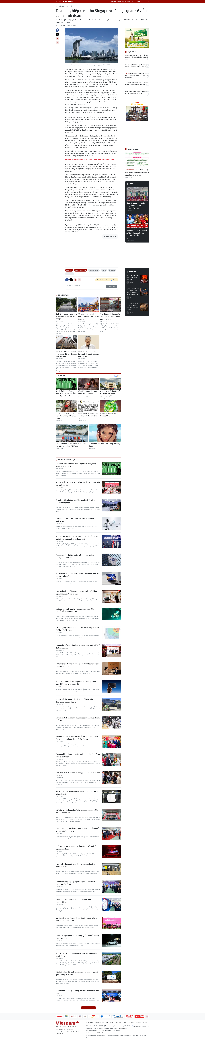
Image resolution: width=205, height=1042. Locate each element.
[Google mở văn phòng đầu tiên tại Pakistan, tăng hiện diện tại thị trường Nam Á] (111, 704)
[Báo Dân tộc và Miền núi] (57, 1016)
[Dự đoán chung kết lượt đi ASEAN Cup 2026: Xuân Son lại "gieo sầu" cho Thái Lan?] (137, 221)
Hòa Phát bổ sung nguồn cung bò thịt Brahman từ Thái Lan (77, 991)
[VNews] (147, 1016)
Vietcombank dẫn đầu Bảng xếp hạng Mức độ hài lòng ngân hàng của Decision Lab (77, 592)
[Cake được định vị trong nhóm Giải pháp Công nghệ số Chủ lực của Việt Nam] (111, 632)
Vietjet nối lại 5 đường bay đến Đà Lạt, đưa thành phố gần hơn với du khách (78, 755)
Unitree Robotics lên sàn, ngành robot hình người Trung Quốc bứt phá (78, 719)
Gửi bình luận (111, 286)
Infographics (133, 149)
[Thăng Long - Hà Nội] (142, 1)
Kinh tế (58, 6)
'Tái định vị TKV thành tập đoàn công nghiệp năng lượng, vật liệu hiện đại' (136, 65)
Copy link (57, 42)
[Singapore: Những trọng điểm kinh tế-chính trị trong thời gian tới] (88, 342)
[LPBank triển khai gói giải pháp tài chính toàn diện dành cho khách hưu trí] (111, 668)
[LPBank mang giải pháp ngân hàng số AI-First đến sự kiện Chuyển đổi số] (111, 886)
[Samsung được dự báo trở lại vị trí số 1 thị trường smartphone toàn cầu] (111, 560)
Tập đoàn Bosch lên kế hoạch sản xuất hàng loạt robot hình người (77, 519)
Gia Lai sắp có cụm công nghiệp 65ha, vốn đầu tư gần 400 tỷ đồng (76, 954)
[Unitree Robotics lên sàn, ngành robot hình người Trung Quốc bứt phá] (111, 722)
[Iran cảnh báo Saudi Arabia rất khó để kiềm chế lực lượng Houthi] (144, 307)
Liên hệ (145, 1022)
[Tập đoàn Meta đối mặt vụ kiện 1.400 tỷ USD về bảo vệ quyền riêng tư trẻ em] (111, 977)
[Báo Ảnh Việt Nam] (140, 1016)
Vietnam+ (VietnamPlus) (68, 1)
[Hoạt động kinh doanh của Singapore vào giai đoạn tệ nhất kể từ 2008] (110, 304)
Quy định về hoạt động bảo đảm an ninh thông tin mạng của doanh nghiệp (77, 501)
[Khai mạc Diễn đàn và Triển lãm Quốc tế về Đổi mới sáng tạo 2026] (111, 777)
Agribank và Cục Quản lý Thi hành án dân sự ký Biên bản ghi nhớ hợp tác (78, 483)
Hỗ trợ (111, 1022)
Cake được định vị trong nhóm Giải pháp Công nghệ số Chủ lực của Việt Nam (77, 628)
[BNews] (66, 1016)
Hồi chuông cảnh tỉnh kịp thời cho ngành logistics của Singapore (88, 316)
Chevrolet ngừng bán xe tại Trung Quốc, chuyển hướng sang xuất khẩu (77, 936)
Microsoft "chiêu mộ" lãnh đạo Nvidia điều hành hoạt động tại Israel (76, 865)
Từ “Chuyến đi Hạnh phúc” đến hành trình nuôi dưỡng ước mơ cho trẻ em (77, 811)
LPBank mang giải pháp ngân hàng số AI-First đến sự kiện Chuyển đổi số (77, 882)
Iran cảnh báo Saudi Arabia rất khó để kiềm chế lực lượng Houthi (132, 306)
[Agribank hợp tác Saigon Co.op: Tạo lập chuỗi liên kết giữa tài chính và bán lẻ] (111, 923)
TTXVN (124, 1022)
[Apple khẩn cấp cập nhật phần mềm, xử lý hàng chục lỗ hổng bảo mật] (111, 796)
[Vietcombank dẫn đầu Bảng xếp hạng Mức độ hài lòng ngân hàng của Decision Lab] (111, 596)
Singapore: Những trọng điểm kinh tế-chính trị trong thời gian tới (88, 353)
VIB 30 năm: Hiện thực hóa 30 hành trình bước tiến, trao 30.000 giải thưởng (78, 574)
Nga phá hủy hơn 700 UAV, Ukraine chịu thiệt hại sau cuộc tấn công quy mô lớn (133, 291)
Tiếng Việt (113, 1)
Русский (138, 1)
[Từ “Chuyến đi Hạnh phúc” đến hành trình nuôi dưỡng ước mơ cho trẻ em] (111, 815)
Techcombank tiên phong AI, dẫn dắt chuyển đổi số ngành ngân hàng (76, 847)
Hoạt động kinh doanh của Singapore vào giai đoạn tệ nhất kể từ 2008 (110, 316)
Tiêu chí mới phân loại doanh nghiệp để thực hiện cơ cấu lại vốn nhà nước (136, 83)
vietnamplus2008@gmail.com (97, 1033)
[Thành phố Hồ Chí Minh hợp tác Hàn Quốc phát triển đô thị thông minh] (111, 650)
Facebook (57, 30)
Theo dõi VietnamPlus (102, 280)
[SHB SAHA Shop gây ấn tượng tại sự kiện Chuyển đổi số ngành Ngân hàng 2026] (111, 833)
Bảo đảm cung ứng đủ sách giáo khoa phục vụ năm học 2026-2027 (137, 172)
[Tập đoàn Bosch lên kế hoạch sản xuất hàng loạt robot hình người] (111, 523)
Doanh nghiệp (67, 6)
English (119, 1)
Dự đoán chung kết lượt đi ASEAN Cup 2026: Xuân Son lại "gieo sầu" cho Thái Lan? (137, 234)
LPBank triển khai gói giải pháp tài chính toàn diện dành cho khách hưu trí (78, 665)
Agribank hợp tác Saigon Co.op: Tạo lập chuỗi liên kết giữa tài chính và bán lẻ (76, 919)
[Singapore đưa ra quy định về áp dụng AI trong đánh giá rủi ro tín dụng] (66, 342)
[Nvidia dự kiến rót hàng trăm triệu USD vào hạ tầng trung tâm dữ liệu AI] (111, 468)
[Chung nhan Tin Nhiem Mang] (140, 1026)
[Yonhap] (105, 1016)
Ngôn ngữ (118, 1022)
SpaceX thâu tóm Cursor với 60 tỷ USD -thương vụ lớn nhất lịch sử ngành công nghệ (137, 57)
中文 (133, 1)
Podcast (132, 272)
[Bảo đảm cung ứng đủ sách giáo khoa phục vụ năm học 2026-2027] (137, 160)
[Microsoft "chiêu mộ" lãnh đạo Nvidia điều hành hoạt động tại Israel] (111, 869)
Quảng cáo (138, 1022)
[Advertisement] (91, 251)
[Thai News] (85, 1016)
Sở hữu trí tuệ (89, 1022)
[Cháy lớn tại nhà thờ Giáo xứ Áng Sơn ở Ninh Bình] (144, 279)
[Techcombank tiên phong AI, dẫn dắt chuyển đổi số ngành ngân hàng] (111, 851)
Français (124, 1)
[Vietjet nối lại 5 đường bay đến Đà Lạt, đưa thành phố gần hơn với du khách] (111, 759)
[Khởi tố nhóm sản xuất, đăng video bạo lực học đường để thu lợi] (137, 194)
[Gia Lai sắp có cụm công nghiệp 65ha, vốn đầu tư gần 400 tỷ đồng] (111, 958)
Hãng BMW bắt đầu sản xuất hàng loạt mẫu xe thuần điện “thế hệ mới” (136, 92)
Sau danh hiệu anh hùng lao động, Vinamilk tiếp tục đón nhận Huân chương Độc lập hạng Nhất (77, 537)
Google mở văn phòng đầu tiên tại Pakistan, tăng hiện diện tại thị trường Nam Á (77, 700)
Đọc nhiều (132, 52)
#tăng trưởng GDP (94, 270)
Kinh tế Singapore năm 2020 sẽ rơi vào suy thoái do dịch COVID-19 (66, 316)
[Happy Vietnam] (93, 1016)
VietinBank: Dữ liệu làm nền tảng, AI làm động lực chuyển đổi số (75, 900)
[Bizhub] (73, 1016)
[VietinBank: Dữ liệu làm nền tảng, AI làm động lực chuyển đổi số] (111, 904)
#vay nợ (104, 270)
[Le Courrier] (129, 1016)
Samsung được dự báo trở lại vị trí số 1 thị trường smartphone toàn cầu (75, 556)
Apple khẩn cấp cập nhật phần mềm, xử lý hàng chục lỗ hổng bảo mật (77, 792)
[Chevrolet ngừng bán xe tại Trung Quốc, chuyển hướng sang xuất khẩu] (111, 940)
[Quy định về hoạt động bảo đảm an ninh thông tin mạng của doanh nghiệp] (111, 505)
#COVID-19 (69, 270)
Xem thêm (88, 1008)
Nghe (131, 282)
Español (129, 1)
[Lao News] (80, 1016)
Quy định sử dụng (99, 1022)
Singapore (70, 273)
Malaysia (113, 270)
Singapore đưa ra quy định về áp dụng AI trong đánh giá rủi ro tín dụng (66, 353)
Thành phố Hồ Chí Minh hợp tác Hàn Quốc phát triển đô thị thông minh (78, 646)
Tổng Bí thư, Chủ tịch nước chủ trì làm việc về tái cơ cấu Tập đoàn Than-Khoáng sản (137, 75)
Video (131, 184)
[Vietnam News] (118, 1016)
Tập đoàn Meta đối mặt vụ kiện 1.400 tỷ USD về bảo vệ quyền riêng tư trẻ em (77, 973)
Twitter (57, 34)
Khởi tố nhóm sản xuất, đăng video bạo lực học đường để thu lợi (136, 205)
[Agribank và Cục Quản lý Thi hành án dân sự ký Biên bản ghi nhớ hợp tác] (111, 487)
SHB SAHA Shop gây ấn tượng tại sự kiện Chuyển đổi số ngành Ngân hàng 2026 (77, 829)
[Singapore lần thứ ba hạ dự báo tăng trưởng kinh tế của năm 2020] (89, 159)
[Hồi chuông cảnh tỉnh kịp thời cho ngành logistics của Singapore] (88, 304)
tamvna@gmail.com (122, 1028)
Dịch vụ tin (130, 1022)
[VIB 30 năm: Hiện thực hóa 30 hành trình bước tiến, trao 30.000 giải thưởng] (111, 578)
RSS (107, 1022)
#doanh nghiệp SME (80, 270)
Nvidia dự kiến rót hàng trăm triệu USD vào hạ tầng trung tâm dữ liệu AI (76, 464)
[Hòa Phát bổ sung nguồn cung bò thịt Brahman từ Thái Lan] (111, 995)
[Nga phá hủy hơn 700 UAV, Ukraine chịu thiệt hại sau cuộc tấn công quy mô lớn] (144, 292)
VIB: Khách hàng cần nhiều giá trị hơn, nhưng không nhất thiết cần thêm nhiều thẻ (76, 682)
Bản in (57, 38)
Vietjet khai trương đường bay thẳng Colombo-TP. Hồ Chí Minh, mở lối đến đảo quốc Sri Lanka (77, 737)
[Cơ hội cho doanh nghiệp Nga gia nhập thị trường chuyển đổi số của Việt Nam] (111, 614)
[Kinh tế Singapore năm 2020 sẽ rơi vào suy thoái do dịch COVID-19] (66, 304)
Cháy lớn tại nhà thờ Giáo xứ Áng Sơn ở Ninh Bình (132, 277)
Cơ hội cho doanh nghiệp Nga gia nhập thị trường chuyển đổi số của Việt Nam (75, 610)
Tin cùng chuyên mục (66, 460)
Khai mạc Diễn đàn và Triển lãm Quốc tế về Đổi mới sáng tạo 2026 (78, 773)
